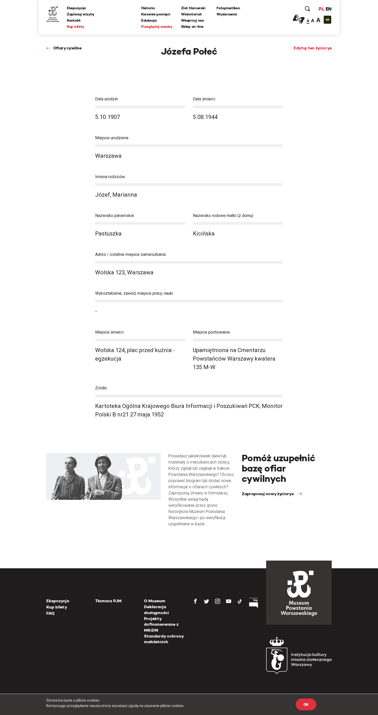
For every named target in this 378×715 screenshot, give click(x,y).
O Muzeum (154, 601)
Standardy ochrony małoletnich (164, 638)
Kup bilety (75, 26)
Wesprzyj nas (192, 20)
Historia (148, 8)
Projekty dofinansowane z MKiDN (161, 624)
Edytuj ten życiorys (313, 48)
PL (321, 9)
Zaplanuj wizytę (80, 14)
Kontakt (74, 20)
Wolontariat (191, 14)
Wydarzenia (227, 14)
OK (306, 704)
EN (328, 9)
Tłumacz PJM (108, 601)
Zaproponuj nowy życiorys (268, 493)
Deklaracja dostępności (156, 609)
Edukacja (149, 20)
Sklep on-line (192, 26)
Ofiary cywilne (67, 48)
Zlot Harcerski (193, 8)
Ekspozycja (76, 8)
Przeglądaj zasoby (156, 26)
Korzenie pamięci (155, 14)
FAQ (50, 613)
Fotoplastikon (228, 8)
